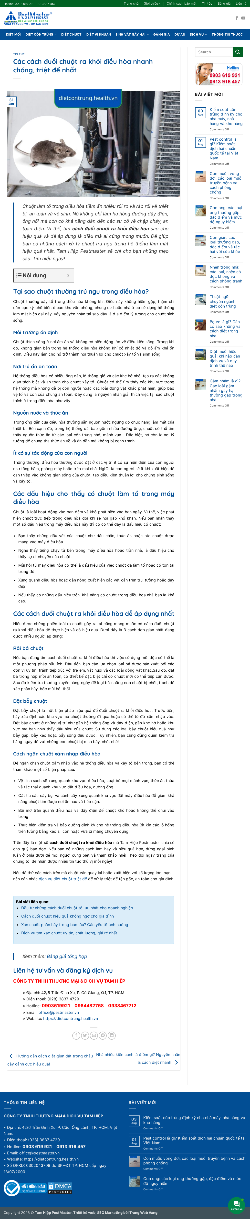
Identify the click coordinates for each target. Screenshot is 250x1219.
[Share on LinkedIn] (112, 1036)
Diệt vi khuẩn (98, 34)
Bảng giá (224, 3)
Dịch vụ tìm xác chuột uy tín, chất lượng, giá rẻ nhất (69, 932)
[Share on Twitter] (85, 1036)
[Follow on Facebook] (237, 18)
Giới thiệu (151, 3)
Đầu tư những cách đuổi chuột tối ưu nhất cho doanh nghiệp (77, 907)
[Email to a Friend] (94, 1036)
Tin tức (207, 3)
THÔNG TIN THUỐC (227, 34)
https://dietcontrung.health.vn (70, 1018)
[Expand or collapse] (68, 275)
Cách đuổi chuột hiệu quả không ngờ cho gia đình (67, 916)
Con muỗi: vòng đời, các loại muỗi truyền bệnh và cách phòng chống (226, 183)
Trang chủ (131, 3)
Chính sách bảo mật (182, 3)
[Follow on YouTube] (243, 18)
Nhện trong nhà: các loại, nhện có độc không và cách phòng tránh (226, 274)
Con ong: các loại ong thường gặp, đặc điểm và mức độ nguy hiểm (226, 214)
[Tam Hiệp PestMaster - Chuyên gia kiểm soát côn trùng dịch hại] (28, 18)
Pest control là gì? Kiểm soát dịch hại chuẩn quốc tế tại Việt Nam (224, 148)
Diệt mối (13, 34)
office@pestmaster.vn (59, 1012)
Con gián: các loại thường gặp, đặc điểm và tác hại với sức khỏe (225, 244)
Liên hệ (241, 3)
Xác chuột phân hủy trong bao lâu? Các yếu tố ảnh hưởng (74, 924)
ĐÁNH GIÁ (162, 34)
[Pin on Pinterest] (103, 1036)
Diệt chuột (71, 34)
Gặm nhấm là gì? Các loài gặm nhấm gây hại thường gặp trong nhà (226, 390)
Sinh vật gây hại (130, 34)
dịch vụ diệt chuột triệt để (63, 878)
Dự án (180, 34)
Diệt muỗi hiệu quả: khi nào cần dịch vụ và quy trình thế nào (225, 358)
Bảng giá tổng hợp (67, 956)
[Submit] (238, 52)
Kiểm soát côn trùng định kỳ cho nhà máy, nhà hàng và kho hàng (226, 116)
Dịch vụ (197, 34)
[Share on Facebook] (76, 1036)
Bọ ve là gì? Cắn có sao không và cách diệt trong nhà (225, 328)
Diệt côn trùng (39, 34)
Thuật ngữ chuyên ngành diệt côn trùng (223, 301)
